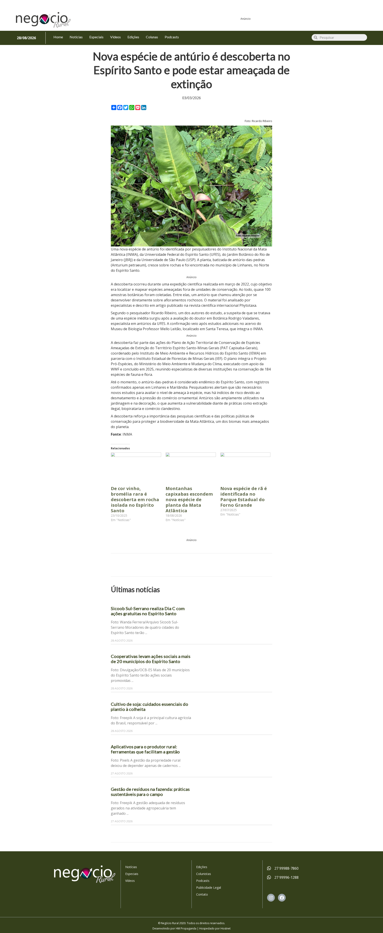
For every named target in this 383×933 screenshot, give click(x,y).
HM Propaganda (186, 928)
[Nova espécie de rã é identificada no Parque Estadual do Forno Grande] (245, 466)
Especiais (131, 874)
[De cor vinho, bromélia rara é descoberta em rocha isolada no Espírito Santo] (136, 466)
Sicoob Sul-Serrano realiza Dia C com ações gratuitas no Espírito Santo (148, 611)
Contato (202, 894)
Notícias (131, 867)
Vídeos (130, 881)
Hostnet (226, 928)
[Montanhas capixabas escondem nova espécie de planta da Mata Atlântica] (191, 466)
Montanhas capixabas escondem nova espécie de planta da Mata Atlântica (189, 499)
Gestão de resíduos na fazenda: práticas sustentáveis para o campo (150, 791)
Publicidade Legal (208, 887)
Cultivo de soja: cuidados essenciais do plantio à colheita (149, 706)
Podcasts (202, 881)
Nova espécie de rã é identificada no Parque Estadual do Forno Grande (243, 496)
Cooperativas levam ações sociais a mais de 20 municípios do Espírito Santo (150, 659)
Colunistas (203, 874)
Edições (201, 867)
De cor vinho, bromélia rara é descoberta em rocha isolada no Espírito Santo (135, 499)
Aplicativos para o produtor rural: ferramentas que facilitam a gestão (145, 749)
